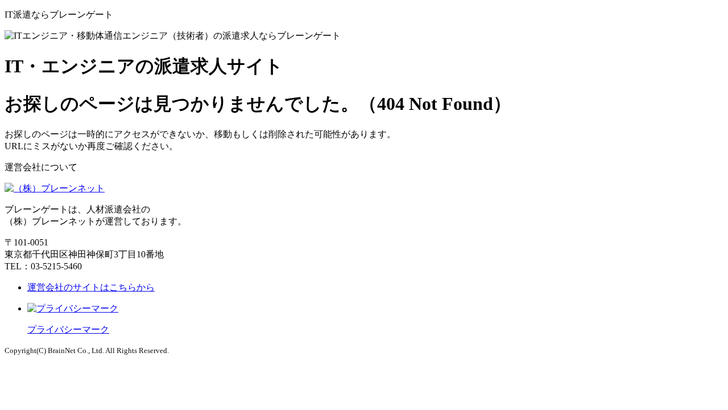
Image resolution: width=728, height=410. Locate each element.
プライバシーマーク (68, 329)
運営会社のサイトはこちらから (91, 287)
